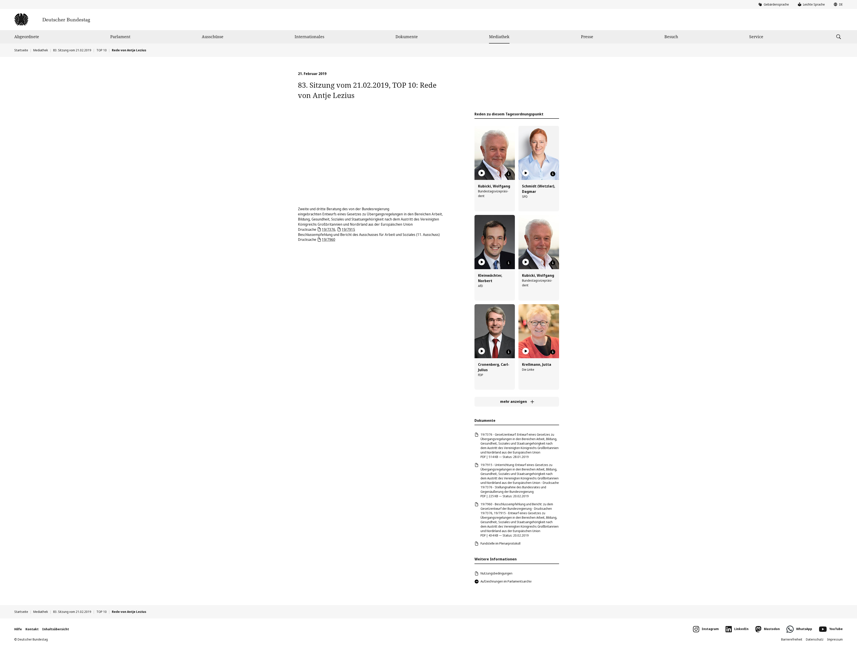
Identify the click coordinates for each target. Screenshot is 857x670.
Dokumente (406, 36)
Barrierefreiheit (791, 639)
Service (756, 36)
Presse (587, 36)
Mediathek (499, 36)
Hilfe (18, 629)
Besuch (671, 36)
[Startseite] (52, 19)
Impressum (835, 639)
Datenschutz (815, 639)
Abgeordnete (26, 36)
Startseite (21, 50)
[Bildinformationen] (508, 174)
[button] (837, 4)
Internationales (309, 36)
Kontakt (32, 629)
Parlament (120, 36)
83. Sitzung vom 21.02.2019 (72, 50)
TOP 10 (101, 50)
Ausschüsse (212, 36)
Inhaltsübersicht (55, 629)
